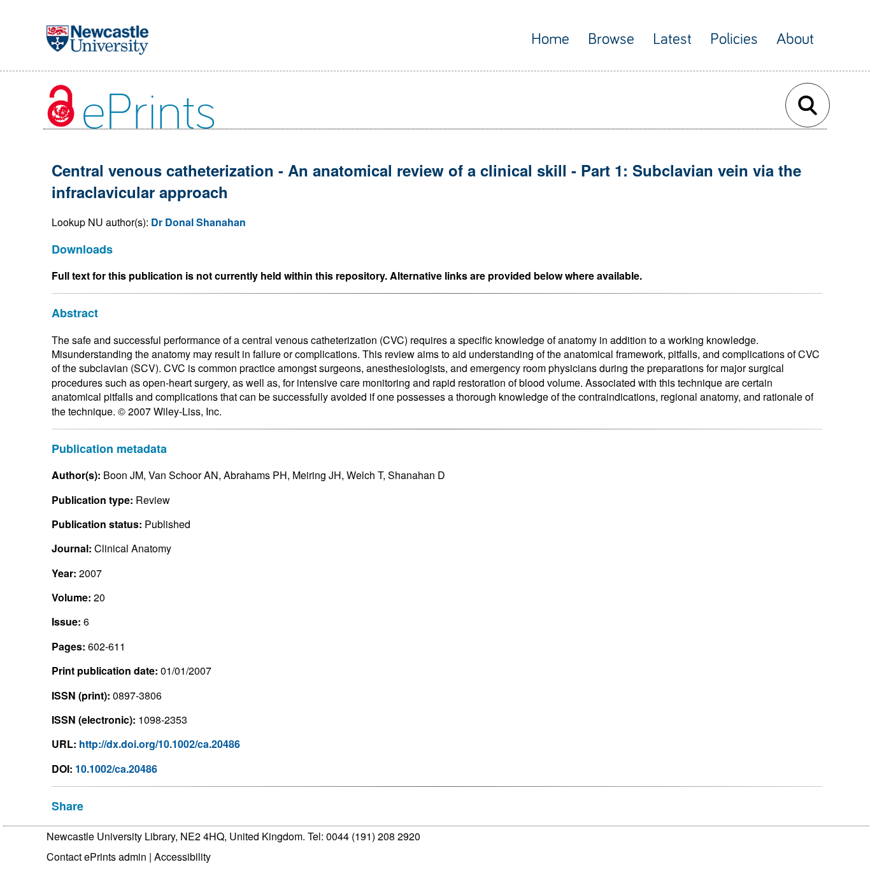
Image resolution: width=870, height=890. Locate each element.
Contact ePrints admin (96, 856)
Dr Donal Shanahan (198, 222)
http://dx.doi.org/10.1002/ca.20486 (159, 743)
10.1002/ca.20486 (116, 768)
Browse (611, 39)
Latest (672, 39)
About (795, 39)
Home (550, 39)
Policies (734, 39)
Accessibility (182, 856)
